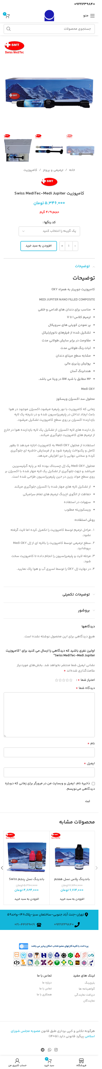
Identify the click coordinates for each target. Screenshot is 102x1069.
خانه (72, 170)
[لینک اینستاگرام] (56, 1050)
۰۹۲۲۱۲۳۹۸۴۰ (64, 924)
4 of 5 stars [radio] (60, 680)
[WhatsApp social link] (49, 1050)
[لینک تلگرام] (42, 1050)
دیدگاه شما (85, 688)
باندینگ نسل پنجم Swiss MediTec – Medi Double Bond (26, 882)
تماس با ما (45, 989)
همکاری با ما (44, 994)
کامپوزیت (30, 170)
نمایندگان (89, 1001)
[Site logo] (49, 15)
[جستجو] (9, 29)
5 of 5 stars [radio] (56, 680)
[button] (90, 86)
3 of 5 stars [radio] (63, 680)
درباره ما (47, 983)
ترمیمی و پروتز (53, 170)
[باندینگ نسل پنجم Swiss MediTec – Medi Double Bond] (26, 853)
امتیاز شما (86, 680)
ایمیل (89, 763)
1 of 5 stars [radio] (71, 680)
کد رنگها (50, 222)
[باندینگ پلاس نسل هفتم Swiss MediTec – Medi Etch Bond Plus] (72, 853)
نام (91, 743)
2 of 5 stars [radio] (67, 680)
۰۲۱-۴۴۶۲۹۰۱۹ (25, 924)
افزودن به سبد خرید (39, 245)
